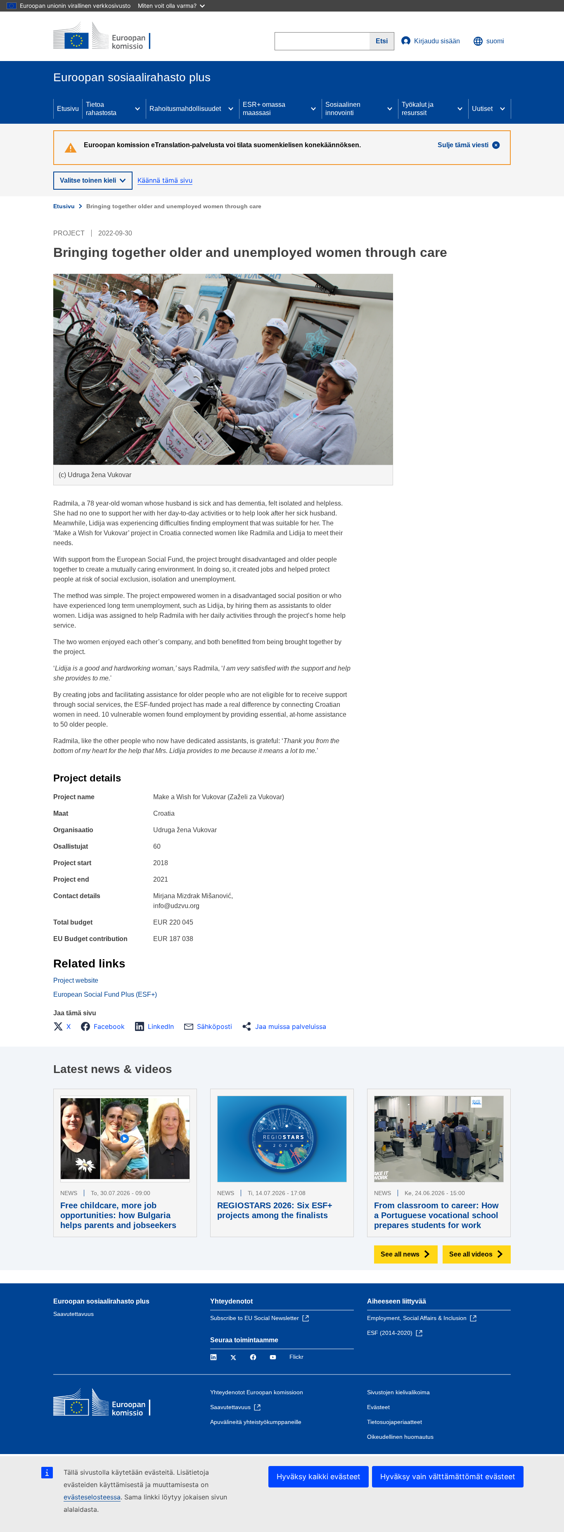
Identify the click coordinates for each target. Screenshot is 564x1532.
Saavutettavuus (73, 1314)
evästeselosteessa (92, 1497)
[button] (64, 1026)
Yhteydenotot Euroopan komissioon (256, 1392)
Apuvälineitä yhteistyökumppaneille (255, 1422)
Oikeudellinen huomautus (400, 1436)
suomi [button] (495, 41)
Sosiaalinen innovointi (342, 108)
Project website (75, 980)
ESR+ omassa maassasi (264, 108)
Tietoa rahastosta (101, 108)
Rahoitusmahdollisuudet (185, 108)
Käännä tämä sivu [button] (164, 180)
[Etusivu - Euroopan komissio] (113, 36)
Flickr (296, 1356)
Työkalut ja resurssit (418, 108)
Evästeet (378, 1407)
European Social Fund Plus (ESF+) (105, 994)
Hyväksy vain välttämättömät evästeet (447, 1476)
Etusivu (68, 108)
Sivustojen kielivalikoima (398, 1392)
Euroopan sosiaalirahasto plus (101, 1301)
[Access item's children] (137, 109)
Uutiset (482, 108)
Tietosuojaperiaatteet (394, 1422)
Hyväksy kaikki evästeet (318, 1476)
